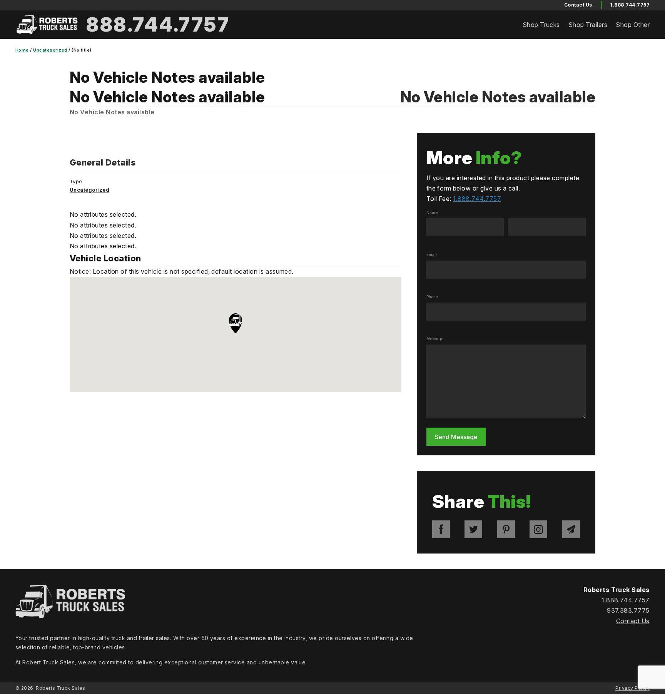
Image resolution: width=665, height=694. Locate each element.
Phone (432, 296)
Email (431, 254)
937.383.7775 (628, 610)
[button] (236, 323)
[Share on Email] (571, 529)
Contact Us (633, 621)
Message (434, 338)
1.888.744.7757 (630, 5)
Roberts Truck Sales (60, 688)
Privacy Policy (632, 688)
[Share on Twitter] (473, 529)
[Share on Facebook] (441, 529)
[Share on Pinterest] (506, 529)
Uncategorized (50, 50)
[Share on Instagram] (538, 529)
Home (22, 50)
